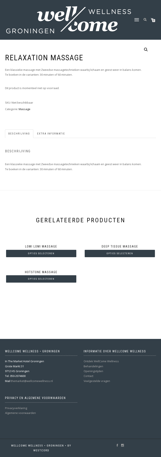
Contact (88, 376)
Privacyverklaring (16, 408)
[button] (146, 49)
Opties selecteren (41, 253)
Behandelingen (93, 366)
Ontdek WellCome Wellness (101, 361)
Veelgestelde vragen (97, 381)
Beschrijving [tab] (19, 133)
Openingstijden (93, 371)
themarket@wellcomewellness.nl (32, 381)
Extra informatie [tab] (51, 133)
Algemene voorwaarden (20, 413)
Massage (24, 109)
